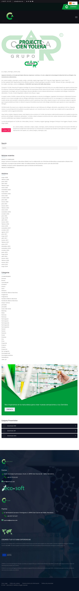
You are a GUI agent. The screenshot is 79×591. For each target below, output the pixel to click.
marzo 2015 (5, 262)
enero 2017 (5, 244)
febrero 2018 (5, 224)
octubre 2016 (5, 250)
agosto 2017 (5, 232)
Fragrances (5, 296)
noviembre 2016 (6, 248)
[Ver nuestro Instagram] (31, 1)
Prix (3, 339)
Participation (5, 327)
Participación (5, 323)
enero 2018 (5, 226)
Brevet (3, 280)
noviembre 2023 (6, 189)
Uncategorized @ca (7, 355)
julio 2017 (4, 234)
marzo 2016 (5, 258)
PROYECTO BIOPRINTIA (8, 167)
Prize (3, 341)
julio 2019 (4, 203)
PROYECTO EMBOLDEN (8, 159)
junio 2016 (4, 252)
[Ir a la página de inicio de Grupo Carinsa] (10, 17)
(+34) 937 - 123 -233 (6, 1)
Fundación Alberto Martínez (10, 300)
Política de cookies (16, 583)
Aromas (4, 278)
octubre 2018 (5, 214)
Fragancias (5, 294)
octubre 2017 (5, 230)
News (3, 313)
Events (3, 286)
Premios (4, 337)
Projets (4, 347)
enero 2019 (5, 210)
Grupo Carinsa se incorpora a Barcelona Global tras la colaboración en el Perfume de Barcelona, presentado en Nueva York (37, 161)
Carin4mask (5, 282)
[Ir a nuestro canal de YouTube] (33, 1)
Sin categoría (5, 351)
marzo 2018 (5, 222)
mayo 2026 (5, 177)
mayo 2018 (5, 218)
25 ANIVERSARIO (6, 276)
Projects (4, 345)
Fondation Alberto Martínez (10, 292)
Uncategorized (6, 353)
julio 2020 (4, 199)
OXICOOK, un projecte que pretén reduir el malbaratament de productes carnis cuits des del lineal (30, 163)
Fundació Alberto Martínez (9, 298)
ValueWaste (5, 357)
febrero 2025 (5, 185)
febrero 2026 (5, 179)
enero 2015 (5, 264)
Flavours (4, 290)
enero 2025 (5, 187)
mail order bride (6, 309)
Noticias (4, 315)
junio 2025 (4, 181)
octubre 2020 (5, 197)
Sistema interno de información (32, 583)
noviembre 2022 (6, 193)
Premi (3, 335)
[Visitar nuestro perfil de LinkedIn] (27, 1)
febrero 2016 (5, 260)
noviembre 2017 (6, 228)
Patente (4, 333)
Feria (3, 288)
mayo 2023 (5, 191)
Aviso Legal (6, 583)
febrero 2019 (5, 208)
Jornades (4, 306)
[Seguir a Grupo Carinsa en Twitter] (29, 1)
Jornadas (4, 304)
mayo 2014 (5, 266)
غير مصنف (4, 359)
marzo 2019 (5, 206)
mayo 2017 (5, 236)
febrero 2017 (5, 242)
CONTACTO (10, 409)
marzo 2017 (5, 240)
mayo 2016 (5, 254)
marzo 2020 (5, 201)
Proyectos (4, 349)
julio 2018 (4, 216)
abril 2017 (4, 238)
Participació (5, 319)
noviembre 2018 (6, 212)
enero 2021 (5, 195)
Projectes (4, 343)
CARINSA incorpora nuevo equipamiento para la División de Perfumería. (22, 165)
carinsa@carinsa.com (18, 1)
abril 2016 (4, 256)
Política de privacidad (47, 583)
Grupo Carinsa (6, 302)
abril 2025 (4, 183)
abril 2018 (4, 220)
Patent (3, 329)
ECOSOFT (4, 284)
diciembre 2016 (6, 246)
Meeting (4, 311)
